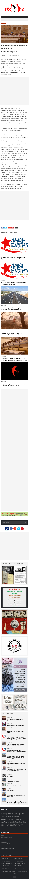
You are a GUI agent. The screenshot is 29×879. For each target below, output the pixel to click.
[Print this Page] (16, 227)
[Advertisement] (14, 91)
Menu (4, 17)
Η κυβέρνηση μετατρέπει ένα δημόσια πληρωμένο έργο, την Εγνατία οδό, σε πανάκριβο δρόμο (15, 757)
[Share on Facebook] (2, 227)
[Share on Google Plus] (9, 227)
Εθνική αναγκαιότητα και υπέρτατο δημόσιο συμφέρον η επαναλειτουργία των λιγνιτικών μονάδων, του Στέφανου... (16, 802)
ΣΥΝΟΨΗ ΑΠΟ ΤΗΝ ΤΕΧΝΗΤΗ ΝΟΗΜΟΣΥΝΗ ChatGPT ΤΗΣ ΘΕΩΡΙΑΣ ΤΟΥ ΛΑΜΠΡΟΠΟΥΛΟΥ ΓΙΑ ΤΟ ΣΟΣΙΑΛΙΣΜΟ (16, 771)
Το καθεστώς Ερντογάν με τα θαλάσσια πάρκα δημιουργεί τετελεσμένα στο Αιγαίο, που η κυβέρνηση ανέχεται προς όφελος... (17, 738)
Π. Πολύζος (18, 865)
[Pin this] (12, 227)
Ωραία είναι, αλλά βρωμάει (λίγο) (14, 785)
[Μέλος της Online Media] (7, 528)
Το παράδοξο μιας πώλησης (13, 781)
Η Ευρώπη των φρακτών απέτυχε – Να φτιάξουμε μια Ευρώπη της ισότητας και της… (14, 384)
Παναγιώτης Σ (5, 868)
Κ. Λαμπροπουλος (20, 863)
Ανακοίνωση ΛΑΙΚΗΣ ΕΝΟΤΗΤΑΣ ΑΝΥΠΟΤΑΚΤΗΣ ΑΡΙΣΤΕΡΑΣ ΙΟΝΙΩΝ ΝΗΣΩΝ (13, 283)
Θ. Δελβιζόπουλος (7, 863)
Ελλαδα (9, 20)
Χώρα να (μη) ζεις (11, 790)
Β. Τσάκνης (5, 858)
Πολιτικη (15, 20)
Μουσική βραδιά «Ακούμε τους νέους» (15, 725)
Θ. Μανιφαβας (19, 861)
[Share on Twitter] (5, 227)
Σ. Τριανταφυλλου (20, 868)
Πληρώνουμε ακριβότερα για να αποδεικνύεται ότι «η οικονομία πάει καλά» (15, 731)
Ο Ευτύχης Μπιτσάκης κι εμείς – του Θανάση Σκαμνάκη (15, 720)
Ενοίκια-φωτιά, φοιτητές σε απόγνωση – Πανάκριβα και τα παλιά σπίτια (16, 745)
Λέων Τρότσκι (10, 776)
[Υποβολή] (25, 522)
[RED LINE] (14, 8)
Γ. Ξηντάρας (18, 858)
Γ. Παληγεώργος (6, 861)
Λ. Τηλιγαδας (5, 865)
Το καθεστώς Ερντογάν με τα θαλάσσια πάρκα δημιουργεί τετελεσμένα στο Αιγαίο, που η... (13, 258)
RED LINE (4, 20)
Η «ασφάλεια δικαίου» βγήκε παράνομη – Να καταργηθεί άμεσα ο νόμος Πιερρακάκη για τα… (14, 359)
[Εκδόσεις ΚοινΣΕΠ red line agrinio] (14, 575)
